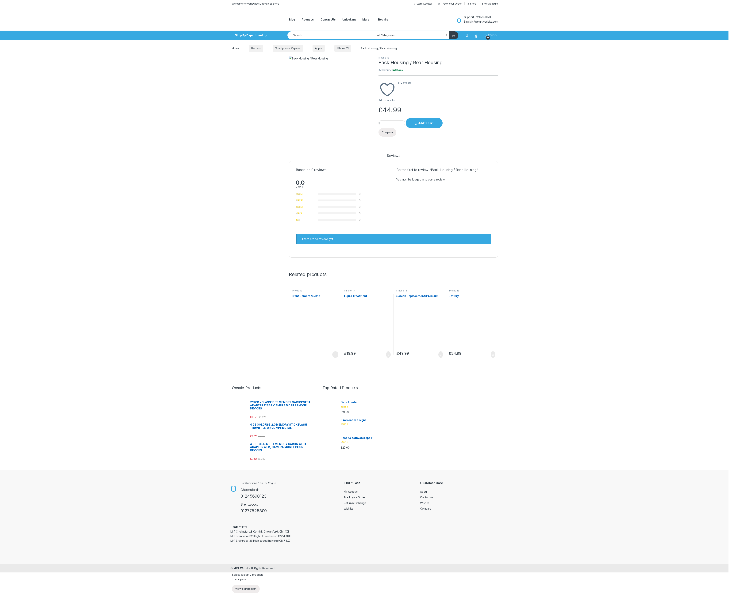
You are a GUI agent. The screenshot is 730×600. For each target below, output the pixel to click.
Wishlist (348, 508)
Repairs (383, 19)
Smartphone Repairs (287, 48)
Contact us (426, 497)
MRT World (240, 568)
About (423, 491)
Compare (406, 82)
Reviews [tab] (393, 156)
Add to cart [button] (388, 354)
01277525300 (253, 510)
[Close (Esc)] (726, 4)
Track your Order (354, 497)
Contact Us (328, 19)
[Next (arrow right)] (723, 296)
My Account (351, 491)
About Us (308, 19)
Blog (292, 19)
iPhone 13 (343, 48)
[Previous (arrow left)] (6, 296)
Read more (335, 354)
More (365, 19)
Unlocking (349, 19)
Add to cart (425, 123)
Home (235, 48)
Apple (318, 48)
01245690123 (253, 496)
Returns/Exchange (355, 503)
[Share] (717, 4)
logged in (418, 179)
